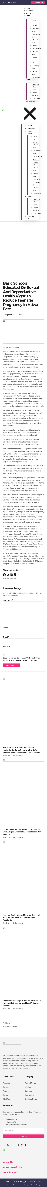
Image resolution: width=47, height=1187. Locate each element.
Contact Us (30, 101)
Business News (36, 35)
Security (36, 63)
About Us (8, 1162)
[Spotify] (25, 1144)
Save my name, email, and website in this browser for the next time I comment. (21, 659)
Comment (8, 600)
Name (6, 628)
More (28, 80)
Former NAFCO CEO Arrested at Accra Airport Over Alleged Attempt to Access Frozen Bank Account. (22, 831)
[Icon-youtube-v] (14, 1144)
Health (35, 45)
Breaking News (35, 30)
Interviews (36, 77)
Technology (37, 98)
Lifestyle (36, 84)
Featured (29, 11)
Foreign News (35, 53)
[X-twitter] (8, 1144)
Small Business (35, 94)
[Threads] (21, 1144)
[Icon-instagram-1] (11, 1144)
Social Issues (34, 58)
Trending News (35, 67)
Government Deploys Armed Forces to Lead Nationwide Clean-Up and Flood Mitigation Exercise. (22, 1003)
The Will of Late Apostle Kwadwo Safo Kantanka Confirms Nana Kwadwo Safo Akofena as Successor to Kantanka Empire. (21, 750)
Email (6, 637)
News (28, 16)
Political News (35, 73)
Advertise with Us (12, 1167)
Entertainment (37, 48)
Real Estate (34, 88)
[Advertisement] (23, 246)
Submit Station (11, 1172)
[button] (30, 112)
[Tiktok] (18, 1144)
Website (6, 646)
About (28, 13)
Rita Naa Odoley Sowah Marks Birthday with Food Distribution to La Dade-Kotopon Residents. (21, 917)
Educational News (36, 41)
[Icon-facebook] (4, 1144)
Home (28, 8)
